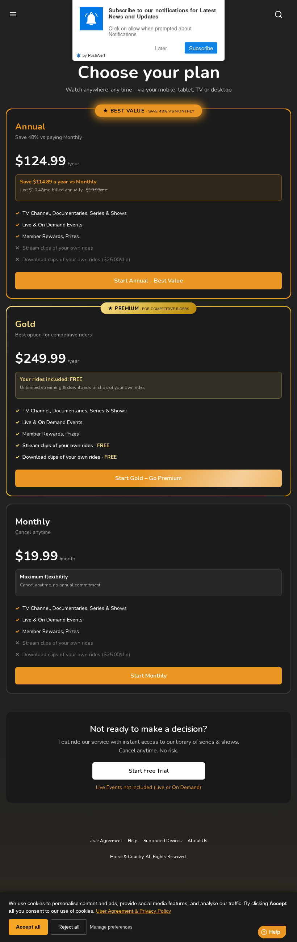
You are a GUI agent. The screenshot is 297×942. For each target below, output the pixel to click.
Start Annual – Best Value (148, 281)
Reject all (68, 927)
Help (133, 841)
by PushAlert (94, 55)
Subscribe (201, 48)
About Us (198, 841)
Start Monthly (148, 676)
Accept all (28, 927)
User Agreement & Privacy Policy (133, 911)
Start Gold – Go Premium (148, 478)
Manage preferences (111, 927)
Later (161, 48)
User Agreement (105, 841)
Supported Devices (162, 841)
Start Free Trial (149, 771)
